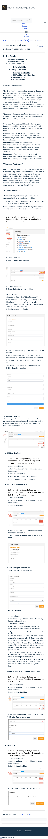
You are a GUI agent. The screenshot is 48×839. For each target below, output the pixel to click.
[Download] (19, 432)
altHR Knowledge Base (25, 41)
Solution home (8, 41)
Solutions (28, 831)
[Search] (30, 20)
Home (19, 831)
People (39, 41)
